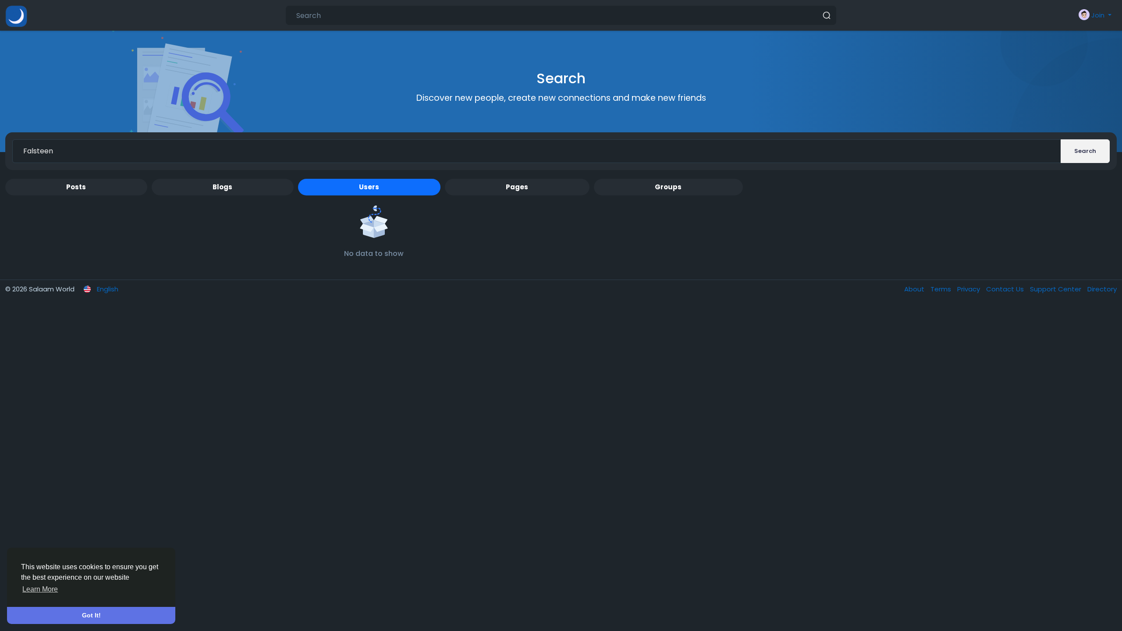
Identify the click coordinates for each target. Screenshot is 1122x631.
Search (1085, 151)
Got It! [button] (91, 615)
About (915, 289)
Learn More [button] (40, 589)
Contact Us (1006, 289)
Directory (1102, 289)
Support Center (1056, 289)
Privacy (969, 289)
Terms (941, 289)
